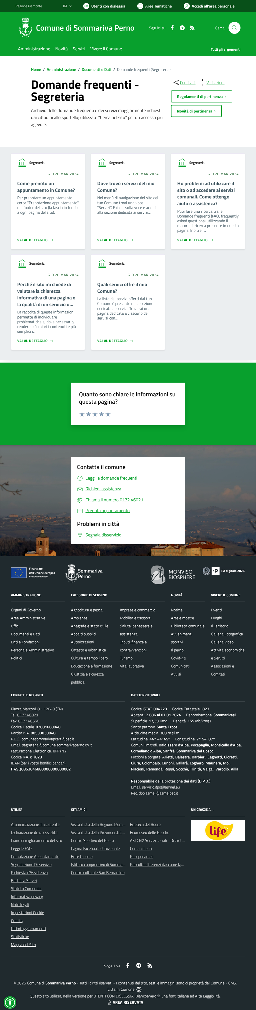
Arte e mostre (182, 618)
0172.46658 (28, 721)
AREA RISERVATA (128, 1002)
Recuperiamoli (141, 856)
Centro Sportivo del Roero (92, 840)
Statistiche (20, 937)
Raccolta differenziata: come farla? (158, 864)
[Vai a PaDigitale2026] (223, 570)
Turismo (126, 658)
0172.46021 (27, 715)
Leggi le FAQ (21, 848)
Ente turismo (81, 856)
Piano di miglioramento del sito (36, 840)
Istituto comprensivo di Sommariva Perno (105, 864)
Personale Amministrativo (32, 650)
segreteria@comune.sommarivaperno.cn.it (57, 745)
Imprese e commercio (137, 610)
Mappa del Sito (23, 945)
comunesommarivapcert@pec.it (48, 739)
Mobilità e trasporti (135, 618)
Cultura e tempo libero (89, 658)
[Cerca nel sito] (234, 28)
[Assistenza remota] (139, 989)
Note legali (20, 905)
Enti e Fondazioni (25, 642)
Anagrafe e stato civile (89, 626)
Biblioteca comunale (187, 626)
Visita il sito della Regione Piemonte (100, 824)
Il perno (177, 650)
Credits (16, 921)
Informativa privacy (27, 896)
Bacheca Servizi (24, 880)
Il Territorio (219, 626)
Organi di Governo (26, 610)
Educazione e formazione (91, 666)
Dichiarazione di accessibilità (34, 832)
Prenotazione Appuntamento (35, 856)
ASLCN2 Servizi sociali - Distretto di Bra (163, 840)
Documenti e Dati (96, 69)
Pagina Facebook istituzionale (95, 848)
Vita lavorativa (132, 666)
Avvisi (176, 674)
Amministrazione (61, 69)
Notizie (176, 610)
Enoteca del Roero (145, 824)
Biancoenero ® (148, 996)
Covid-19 (178, 658)
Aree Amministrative (28, 618)
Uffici (15, 626)
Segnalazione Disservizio (31, 864)
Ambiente (79, 618)
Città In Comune (121, 989)
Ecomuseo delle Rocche (149, 832)
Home (36, 69)
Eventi (216, 610)
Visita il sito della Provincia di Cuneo (100, 832)
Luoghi (216, 618)
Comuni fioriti (141, 848)
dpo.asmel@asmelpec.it (158, 793)
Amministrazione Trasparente (35, 824)
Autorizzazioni (82, 642)
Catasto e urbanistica (88, 650)
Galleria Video (222, 642)
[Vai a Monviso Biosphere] (173, 574)
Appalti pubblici (83, 634)
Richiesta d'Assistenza (29, 872)
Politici (16, 658)
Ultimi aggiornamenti (28, 929)
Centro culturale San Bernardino (97, 872)
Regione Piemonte (29, 6)
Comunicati (180, 666)
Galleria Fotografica (227, 634)
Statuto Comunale (26, 888)
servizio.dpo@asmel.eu (161, 787)
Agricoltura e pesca (86, 610)
